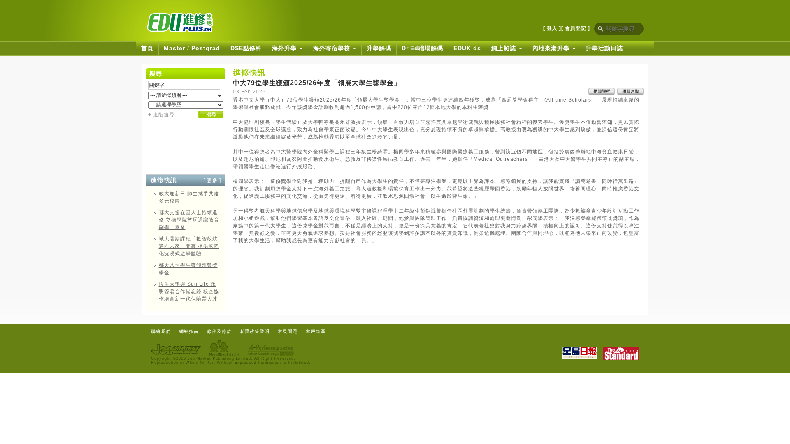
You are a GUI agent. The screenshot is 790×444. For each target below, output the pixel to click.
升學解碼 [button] (379, 48)
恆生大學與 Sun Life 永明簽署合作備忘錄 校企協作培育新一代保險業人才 (189, 291)
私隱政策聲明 (255, 331)
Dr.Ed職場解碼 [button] (422, 48)
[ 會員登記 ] (575, 28)
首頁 (147, 48)
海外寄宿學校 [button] (332, 48)
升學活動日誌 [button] (604, 48)
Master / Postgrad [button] (192, 48)
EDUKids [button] (467, 48)
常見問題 (287, 331)
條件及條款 (219, 331)
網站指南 (189, 331)
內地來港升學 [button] (552, 48)
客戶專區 (315, 331)
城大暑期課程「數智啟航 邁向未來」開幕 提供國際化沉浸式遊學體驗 (189, 246)
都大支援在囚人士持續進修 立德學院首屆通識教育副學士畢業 (189, 220)
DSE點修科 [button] (246, 48)
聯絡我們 (161, 331)
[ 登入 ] (552, 28)
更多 (212, 180)
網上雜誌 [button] (504, 48)
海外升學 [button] (285, 48)
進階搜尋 (163, 115)
